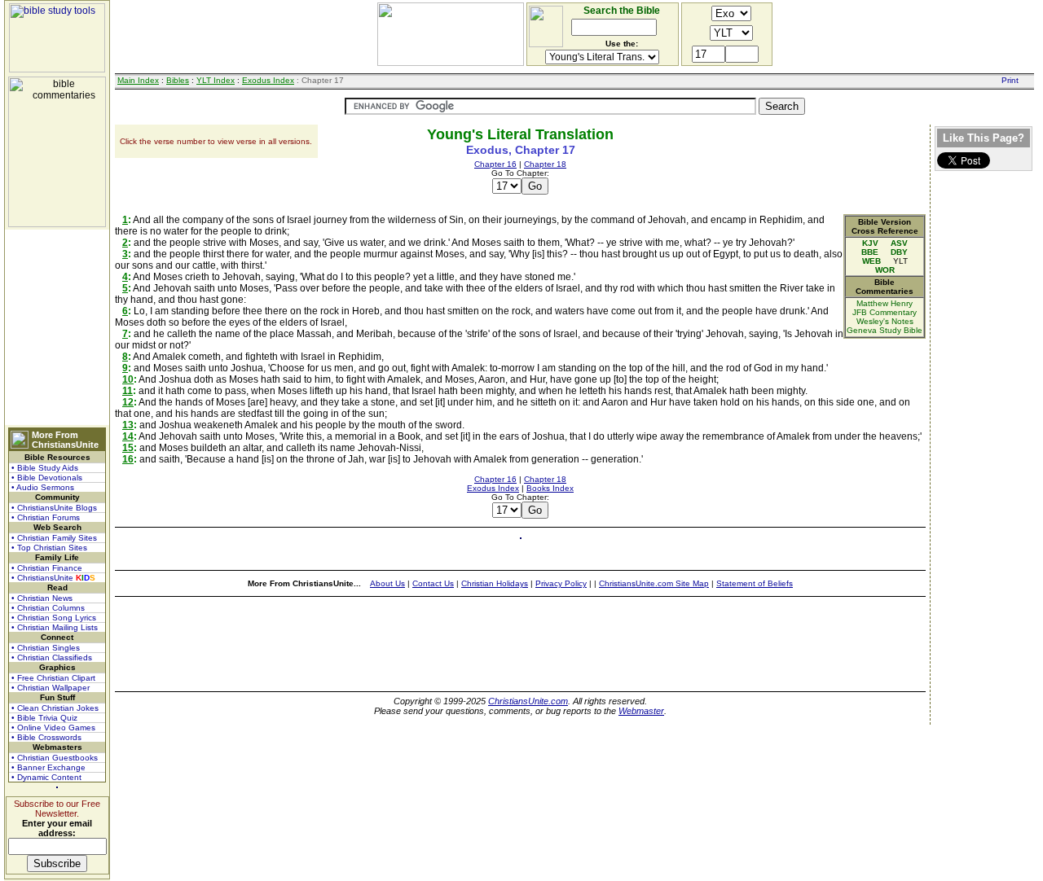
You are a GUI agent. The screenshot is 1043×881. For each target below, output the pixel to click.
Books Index (550, 488)
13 (128, 425)
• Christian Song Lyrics (53, 617)
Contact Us (433, 583)
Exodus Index (268, 80)
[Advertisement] (57, 327)
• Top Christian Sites (49, 547)
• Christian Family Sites (54, 537)
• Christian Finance (46, 567)
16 (128, 459)
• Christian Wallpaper (50, 687)
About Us (387, 583)
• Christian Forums (45, 517)
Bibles (177, 80)
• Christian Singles (45, 647)
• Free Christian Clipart (53, 677)
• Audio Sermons (42, 487)
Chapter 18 (545, 164)
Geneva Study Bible (884, 330)
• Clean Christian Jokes (55, 707)
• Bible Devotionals (46, 477)
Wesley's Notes (884, 321)
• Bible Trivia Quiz (44, 717)
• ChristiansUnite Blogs (54, 507)
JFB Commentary (884, 312)
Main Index (138, 80)
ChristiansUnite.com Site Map (654, 583)
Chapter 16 (495, 164)
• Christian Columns (48, 607)
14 (128, 436)
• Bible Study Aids (44, 467)
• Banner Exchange (48, 767)
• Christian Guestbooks (54, 757)
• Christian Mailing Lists (54, 627)
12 (128, 402)
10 (128, 379)
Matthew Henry (884, 303)
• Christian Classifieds (51, 657)
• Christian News (42, 598)
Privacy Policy (561, 583)
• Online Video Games (53, 727)
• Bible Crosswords (46, 737)
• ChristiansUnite (53, 577)
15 (128, 448)
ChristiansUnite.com (528, 701)
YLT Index (215, 80)
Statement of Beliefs (754, 583)
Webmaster (641, 711)
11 (127, 391)
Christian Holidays (494, 583)
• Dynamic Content (46, 777)
